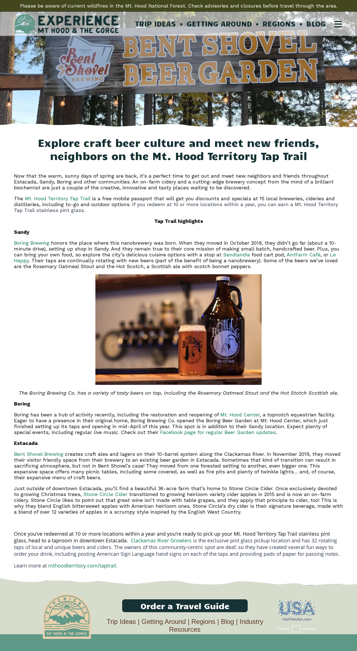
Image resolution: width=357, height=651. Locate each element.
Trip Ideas (121, 621)
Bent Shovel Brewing (38, 454)
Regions (203, 621)
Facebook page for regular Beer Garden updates (218, 432)
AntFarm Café (303, 254)
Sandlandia (236, 254)
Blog (227, 621)
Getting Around (163, 621)
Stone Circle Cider (105, 494)
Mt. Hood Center (240, 415)
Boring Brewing (31, 243)
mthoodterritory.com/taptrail (82, 565)
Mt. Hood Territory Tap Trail (57, 198)
